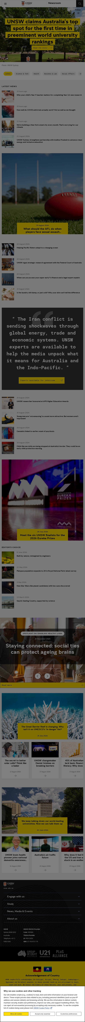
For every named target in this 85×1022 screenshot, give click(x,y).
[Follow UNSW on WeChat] (69, 13)
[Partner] (54, 3)
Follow (78, 10)
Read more (7, 685)
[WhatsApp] (78, 13)
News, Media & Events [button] (20, 911)
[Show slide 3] (45, 668)
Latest (8, 74)
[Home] (27, 3)
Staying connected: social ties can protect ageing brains (42, 649)
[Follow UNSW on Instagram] (60, 13)
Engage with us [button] (15, 896)
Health (36, 74)
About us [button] (12, 918)
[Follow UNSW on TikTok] (74, 13)
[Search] (79, 3)
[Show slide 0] (28, 668)
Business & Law (50, 74)
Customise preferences (69, 1014)
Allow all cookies (16, 1014)
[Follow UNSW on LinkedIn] (55, 13)
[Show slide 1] (34, 668)
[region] (42, 1004)
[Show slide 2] (40, 668)
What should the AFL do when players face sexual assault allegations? (42, 230)
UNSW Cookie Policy (43, 1008)
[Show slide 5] (56, 668)
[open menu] (5, 3)
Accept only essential (42, 1014)
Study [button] (10, 904)
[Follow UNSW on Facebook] (64, 13)
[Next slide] (47, 676)
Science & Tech (22, 74)
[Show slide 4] (51, 668)
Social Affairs (68, 74)
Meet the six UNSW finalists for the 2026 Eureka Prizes (42, 537)
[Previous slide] (38, 676)
